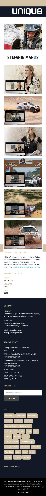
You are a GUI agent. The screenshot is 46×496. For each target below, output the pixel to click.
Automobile (9, 416)
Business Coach (10, 426)
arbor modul (9, 369)
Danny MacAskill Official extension (18, 347)
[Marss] (1, 248)
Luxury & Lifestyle (11, 442)
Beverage (8, 421)
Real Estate (25, 447)
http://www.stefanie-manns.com (27, 267)
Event (22, 431)
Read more (24, 492)
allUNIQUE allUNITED (13, 376)
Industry (8, 436)
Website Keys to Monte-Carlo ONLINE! (20, 354)
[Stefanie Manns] (44, 248)
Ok (18, 492)
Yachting (8, 457)
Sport (18, 452)
